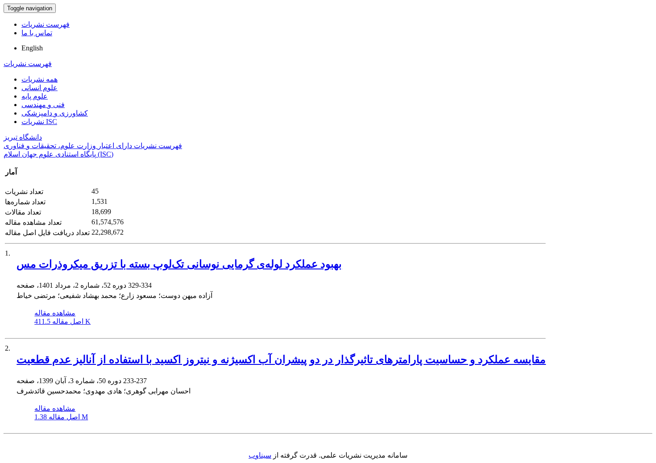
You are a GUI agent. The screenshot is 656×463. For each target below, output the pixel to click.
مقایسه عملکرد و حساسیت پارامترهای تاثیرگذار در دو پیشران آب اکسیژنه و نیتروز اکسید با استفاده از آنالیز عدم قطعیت (281, 359)
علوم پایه (34, 96)
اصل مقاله (62, 321)
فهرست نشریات (45, 24)
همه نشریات (39, 79)
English (32, 48)
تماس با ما (36, 33)
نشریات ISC (39, 121)
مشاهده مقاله (54, 313)
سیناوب (260, 455)
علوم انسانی (39, 87)
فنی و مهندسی (43, 104)
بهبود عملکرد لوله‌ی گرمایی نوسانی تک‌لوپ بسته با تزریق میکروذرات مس (179, 264)
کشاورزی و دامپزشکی (54, 113)
